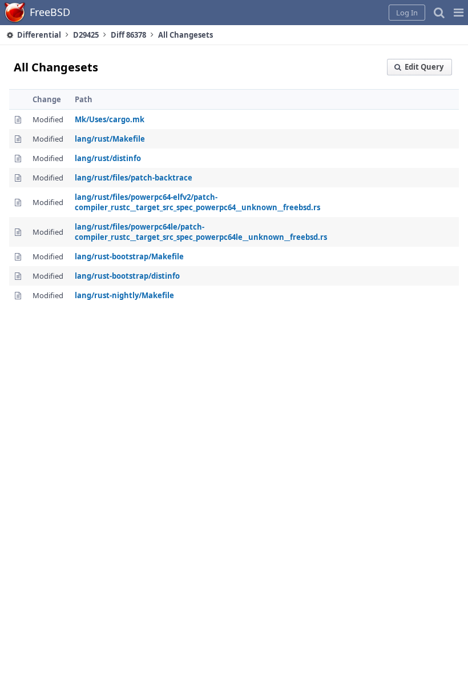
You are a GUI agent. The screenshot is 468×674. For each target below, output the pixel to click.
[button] (458, 12)
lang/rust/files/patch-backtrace (133, 177)
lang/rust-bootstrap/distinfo (127, 276)
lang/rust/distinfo (108, 158)
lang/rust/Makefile (110, 139)
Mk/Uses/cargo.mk (109, 119)
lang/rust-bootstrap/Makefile (129, 256)
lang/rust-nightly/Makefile (124, 295)
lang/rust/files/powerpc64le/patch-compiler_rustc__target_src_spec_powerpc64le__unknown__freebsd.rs (201, 232)
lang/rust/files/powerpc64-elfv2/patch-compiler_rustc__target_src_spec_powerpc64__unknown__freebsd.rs (197, 202)
